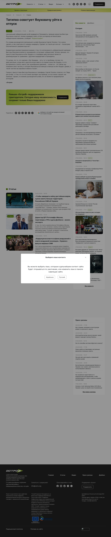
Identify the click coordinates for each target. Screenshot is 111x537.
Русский (62, 277)
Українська (50, 277)
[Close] (86, 257)
